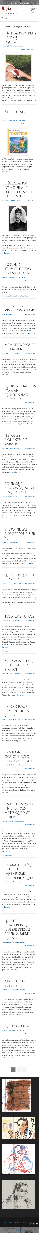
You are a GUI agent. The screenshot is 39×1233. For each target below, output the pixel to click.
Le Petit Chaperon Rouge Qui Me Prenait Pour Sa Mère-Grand (20, 929)
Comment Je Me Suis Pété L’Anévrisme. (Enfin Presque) (19, 871)
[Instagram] (33, 8)
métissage (9, 855)
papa (7, 651)
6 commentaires (30, 402)
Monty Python (16, 296)
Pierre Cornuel (25, 296)
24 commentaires (30, 673)
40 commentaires (30, 496)
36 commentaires (30, 583)
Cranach (8, 296)
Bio (15, 3)
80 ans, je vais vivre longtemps (20, 308)
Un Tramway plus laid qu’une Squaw (20, 37)
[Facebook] (30, 8)
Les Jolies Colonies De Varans (16, 439)
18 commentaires (30, 1034)
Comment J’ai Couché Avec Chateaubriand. (19, 756)
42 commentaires (30, 620)
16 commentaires (30, 281)
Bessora (6, 1222)
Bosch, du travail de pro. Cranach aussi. (18, 268)
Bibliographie (24, 3)
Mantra (25, 1222)
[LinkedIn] (36, 8)
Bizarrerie (14, 46)
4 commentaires (30, 314)
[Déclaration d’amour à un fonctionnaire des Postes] (19, 219)
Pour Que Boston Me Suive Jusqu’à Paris (20, 488)
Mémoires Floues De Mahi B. (20, 347)
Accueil (9, 3)
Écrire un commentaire (28, 49)
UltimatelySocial (19, 1230)
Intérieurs (21, 46)
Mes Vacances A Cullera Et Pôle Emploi (19, 665)
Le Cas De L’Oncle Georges (20, 577)
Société (26, 277)
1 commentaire (30, 200)
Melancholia (17, 1026)
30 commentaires (30, 542)
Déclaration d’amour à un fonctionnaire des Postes (19, 190)
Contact (35, 3)
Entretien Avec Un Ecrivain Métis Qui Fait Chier (19, 810)
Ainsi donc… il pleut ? (17, 114)
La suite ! (6, 172)
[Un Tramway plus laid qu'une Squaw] (19, 68)
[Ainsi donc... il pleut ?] (19, 142)
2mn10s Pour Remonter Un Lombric (17, 711)
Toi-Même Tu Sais (19, 616)
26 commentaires (30, 768)
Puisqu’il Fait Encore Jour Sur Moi (20, 533)
